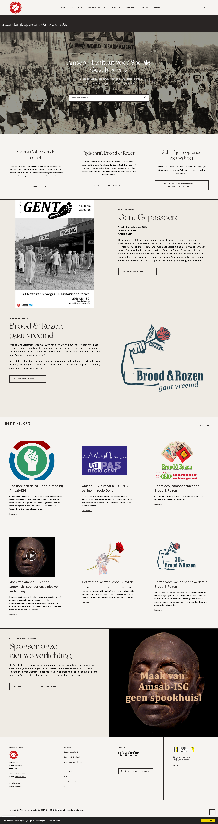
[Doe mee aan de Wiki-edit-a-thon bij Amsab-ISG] (32, 461)
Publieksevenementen (72, 767)
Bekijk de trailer (48, 686)
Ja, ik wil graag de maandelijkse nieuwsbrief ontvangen (178, 185)
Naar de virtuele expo (24, 379)
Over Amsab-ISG (70, 782)
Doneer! (17, 686)
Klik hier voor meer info (134, 271)
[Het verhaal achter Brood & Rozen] (104, 557)
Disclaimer (176, 766)
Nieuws (145, 8)
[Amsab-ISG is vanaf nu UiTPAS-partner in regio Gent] (104, 461)
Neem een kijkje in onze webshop (105, 185)
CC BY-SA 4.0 (46, 810)
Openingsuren (14, 783)
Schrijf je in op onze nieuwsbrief (135, 771)
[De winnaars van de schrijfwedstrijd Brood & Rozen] (177, 557)
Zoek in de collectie (71, 752)
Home (63, 8)
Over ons (130, 8)
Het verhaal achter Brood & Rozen (107, 582)
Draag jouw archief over (73, 762)
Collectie (75, 8)
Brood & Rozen (69, 772)
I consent (208, 820)
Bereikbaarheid (15, 786)
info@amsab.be (20, 777)
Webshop (157, 8)
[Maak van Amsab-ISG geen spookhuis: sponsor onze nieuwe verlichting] (32, 557)
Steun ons (67, 787)
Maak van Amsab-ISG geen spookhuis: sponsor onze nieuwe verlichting (33, 587)
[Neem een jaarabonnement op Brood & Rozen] (177, 461)
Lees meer (33, 187)
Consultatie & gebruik (72, 757)
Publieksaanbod (95, 8)
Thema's (114, 8)
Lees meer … (14, 514)
